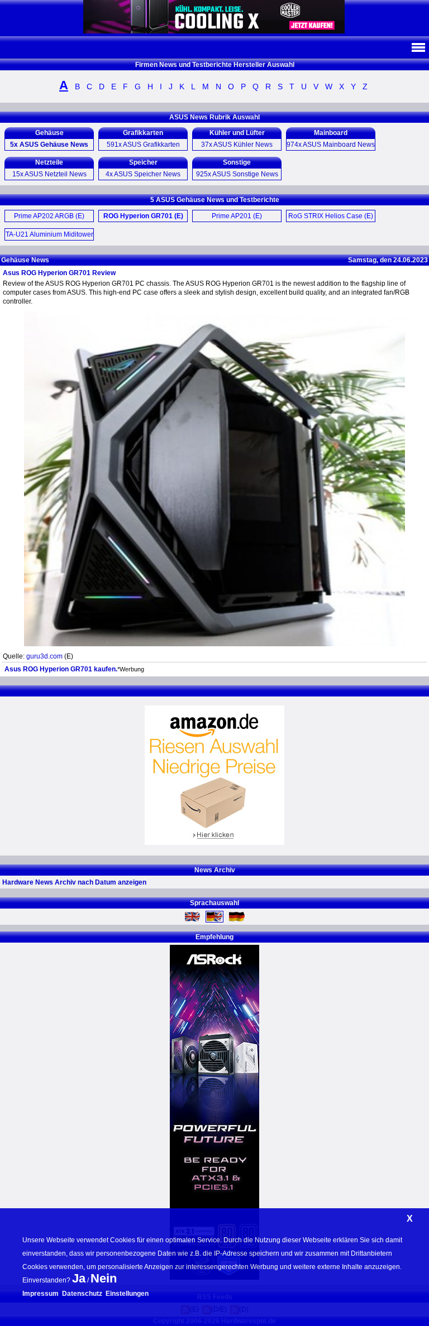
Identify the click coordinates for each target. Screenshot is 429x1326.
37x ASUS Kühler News (237, 144)
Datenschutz (82, 1294)
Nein (103, 1278)
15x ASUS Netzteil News (49, 174)
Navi (418, 47)
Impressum (40, 1294)
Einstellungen (127, 1294)
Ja (78, 1278)
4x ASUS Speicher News (143, 174)
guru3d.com (44, 656)
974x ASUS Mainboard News (331, 144)
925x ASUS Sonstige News (237, 174)
